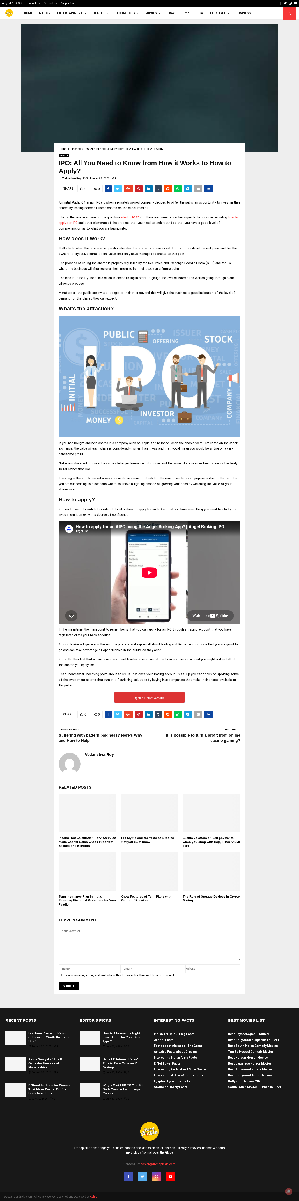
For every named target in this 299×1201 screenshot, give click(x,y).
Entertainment (70, 13)
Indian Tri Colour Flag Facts (174, 1034)
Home (28, 13)
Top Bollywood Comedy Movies (251, 1051)
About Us (34, 3)
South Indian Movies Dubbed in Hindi (254, 1087)
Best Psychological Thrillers (249, 1034)
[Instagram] (156, 1176)
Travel (172, 13)
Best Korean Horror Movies (248, 1057)
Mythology (194, 13)
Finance (64, 155)
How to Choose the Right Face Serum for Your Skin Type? (121, 1037)
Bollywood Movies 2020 (245, 1081)
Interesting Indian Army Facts (175, 1057)
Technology (125, 13)
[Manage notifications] (288, 1191)
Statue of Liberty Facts (171, 1087)
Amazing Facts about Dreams (175, 1051)
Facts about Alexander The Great (178, 1046)
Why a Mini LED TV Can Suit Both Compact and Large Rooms (123, 1089)
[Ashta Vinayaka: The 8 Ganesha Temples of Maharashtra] (15, 1064)
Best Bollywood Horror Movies (250, 1069)
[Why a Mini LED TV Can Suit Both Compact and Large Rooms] (90, 1090)
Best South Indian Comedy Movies (253, 1046)
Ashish (94, 1196)
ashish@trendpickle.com (158, 1164)
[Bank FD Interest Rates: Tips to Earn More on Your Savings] (90, 1064)
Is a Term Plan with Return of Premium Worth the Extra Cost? (48, 1037)
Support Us (67, 3)
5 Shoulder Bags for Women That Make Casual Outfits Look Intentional (49, 1089)
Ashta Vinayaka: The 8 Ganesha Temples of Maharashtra (45, 1063)
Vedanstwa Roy (71, 178)
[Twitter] (142, 1176)
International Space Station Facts (178, 1075)
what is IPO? (130, 217)
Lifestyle (218, 13)
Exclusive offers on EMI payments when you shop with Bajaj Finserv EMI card (211, 841)
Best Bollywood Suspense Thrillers (253, 1040)
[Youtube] (170, 1176)
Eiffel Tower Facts (167, 1063)
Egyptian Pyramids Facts (172, 1081)
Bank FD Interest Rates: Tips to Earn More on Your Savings (122, 1063)
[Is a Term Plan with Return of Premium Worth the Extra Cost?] (15, 1038)
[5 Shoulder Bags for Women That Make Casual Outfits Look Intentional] (15, 1090)
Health (99, 13)
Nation (45, 13)
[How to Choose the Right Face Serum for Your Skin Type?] (90, 1038)
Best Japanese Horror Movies (250, 1063)
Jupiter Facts (164, 1040)
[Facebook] (128, 1176)
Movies (151, 13)
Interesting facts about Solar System (181, 1069)
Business (243, 13)
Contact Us (50, 3)
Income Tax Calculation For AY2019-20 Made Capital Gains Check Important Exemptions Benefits (87, 841)
